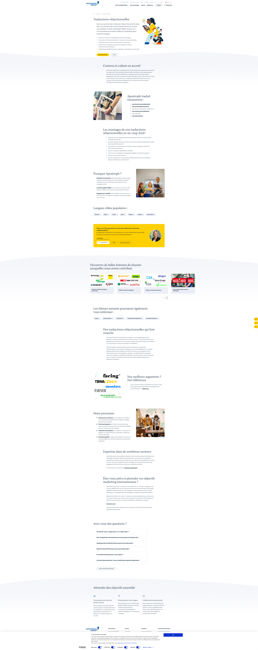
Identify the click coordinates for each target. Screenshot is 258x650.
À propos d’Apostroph (124, 2)
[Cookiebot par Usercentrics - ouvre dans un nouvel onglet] (82, 647)
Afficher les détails (147, 647)
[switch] (113, 647)
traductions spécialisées (130, 468)
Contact (159, 5)
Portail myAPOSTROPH (113, 631)
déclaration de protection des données (127, 643)
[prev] (164, 298)
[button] (121, 5)
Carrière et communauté (134, 2)
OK (173, 635)
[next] (167, 298)
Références (150, 5)
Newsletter (146, 2)
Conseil (143, 5)
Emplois (141, 2)
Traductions (127, 631)
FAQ (156, 2)
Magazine (151, 2)
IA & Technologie (134, 5)
